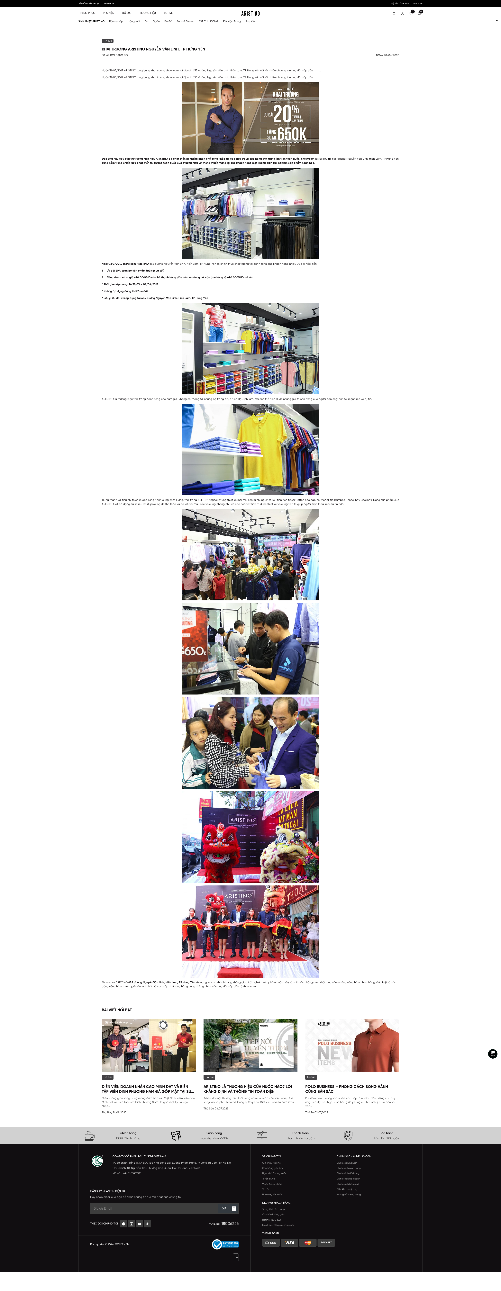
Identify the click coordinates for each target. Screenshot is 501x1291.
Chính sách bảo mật (348, 1184)
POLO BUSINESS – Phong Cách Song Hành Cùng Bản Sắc (346, 1089)
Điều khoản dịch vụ (347, 1189)
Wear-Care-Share (272, 1184)
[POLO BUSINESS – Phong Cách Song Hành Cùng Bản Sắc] (352, 1045)
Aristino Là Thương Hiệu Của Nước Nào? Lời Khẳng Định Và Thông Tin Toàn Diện (248, 1089)
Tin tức (265, 1189)
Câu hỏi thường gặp (273, 1214)
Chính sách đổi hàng (348, 1173)
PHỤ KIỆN (108, 13)
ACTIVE (168, 13)
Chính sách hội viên (347, 1163)
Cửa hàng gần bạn (273, 1168)
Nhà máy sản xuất (272, 1194)
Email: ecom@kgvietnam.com (278, 1225)
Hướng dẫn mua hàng (349, 1194)
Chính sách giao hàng (349, 1168)
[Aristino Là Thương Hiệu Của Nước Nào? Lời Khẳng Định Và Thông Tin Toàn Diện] (250, 1045)
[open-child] (497, 21)
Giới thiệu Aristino (271, 1163)
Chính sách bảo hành (348, 1179)
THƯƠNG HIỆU (147, 13)
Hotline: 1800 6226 (271, 1220)
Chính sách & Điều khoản (354, 1156)
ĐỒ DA (126, 13)
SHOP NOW (109, 4)
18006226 (230, 1224)
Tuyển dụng (268, 1179)
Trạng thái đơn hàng (273, 1209)
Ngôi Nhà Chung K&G (274, 1173)
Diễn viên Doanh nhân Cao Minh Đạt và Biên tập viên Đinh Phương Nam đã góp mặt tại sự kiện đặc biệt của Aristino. (146, 1089)
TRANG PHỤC (86, 13)
